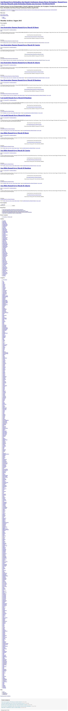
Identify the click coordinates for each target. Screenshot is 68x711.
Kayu (11, 42)
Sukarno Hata (4, 637)
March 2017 (4, 269)
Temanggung (4, 670)
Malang (3, 520)
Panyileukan (4, 557)
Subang (3, 629)
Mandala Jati (4, 523)
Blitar (3, 322)
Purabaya (3, 593)
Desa (3, 401)
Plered (3, 587)
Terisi (3, 673)
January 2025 (4, 230)
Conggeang (4, 397)
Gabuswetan (4, 409)
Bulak (3, 339)
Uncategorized (4, 681)
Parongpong (4, 559)
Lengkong (4, 505)
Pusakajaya (4, 599)
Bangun (4, 42)
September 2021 (5, 239)
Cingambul (4, 379)
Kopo (3, 492)
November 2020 (5, 244)
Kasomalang (4, 466)
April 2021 (4, 240)
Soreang (3, 627)
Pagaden (3, 544)
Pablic (3, 540)
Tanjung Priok (4, 661)
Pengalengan (4, 578)
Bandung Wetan (4, 302)
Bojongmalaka (4, 329)
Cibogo (3, 356)
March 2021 (4, 241)
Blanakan (3, 321)
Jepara (3, 447)
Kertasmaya (4, 485)
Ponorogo (3, 589)
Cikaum (3, 368)
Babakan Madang (5, 296)
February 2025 (4, 229)
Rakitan (3, 602)
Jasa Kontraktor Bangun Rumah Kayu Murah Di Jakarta (20, 62)
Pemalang (3, 576)
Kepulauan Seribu (5, 482)
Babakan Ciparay (5, 295)
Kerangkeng (4, 483)
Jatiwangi (3, 445)
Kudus (3, 496)
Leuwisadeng (4, 508)
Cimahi (3, 374)
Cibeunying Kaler (5, 352)
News (3, 536)
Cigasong (3, 362)
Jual (3, 452)
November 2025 (5, 225)
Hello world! (10, 216)
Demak (3, 399)
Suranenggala (4, 648)
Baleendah (4, 297)
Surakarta (3, 647)
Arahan (3, 286)
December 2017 (4, 267)
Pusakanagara (4, 600)
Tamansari (4, 655)
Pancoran (3, 552)
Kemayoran (4, 478)
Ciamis (3, 346)
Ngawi (3, 538)
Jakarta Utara (4, 434)
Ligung (3, 509)
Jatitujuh (3, 444)
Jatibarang (4, 438)
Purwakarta (4, 596)
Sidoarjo (3, 619)
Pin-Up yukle (4, 586)
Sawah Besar (4, 613)
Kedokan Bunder (5, 475)
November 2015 (5, 273)
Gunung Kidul (4, 421)
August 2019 (4, 256)
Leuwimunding (4, 507)
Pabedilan (3, 539)
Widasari (3, 685)
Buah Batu (4, 335)
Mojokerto (4, 533)
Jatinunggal (4, 443)
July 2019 (3, 257)
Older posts (2, 204)
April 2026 (4, 221)
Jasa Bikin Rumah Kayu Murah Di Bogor (14, 133)
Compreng (4, 396)
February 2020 (4, 252)
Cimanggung (4, 376)
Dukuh (3, 406)
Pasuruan (3, 568)
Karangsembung (5, 462)
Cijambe (3, 365)
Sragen (3, 628)
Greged (3, 417)
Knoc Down (4, 488)
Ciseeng (3, 389)
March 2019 (4, 260)
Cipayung (3, 381)
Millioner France (5, 528)
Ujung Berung (4, 679)
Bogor (7, 42)
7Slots (3, 282)
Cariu (3, 343)
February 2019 (4, 261)
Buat (3, 338)
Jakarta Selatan (4, 432)
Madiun (3, 514)
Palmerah (3, 548)
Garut (3, 413)
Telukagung (4, 669)
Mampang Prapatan (5, 522)
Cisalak (3, 387)
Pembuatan (4, 577)
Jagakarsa (3, 429)
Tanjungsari (4, 663)
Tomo (3, 675)
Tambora (3, 658)
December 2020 (4, 243)
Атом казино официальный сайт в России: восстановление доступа (13, 210)
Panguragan (4, 556)
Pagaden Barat (4, 545)
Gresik (3, 418)
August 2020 (4, 247)
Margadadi (4, 524)
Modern (3, 532)
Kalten (3, 458)
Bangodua (4, 305)
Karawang (4, 464)
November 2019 (5, 253)
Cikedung (3, 369)
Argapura (3, 288)
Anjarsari (3, 284)
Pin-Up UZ (4, 585)
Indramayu (4, 427)
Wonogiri (3, 686)
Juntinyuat (4, 453)
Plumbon (3, 588)
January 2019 (4, 262)
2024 (3, 281)
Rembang (3, 607)
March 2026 (4, 222)
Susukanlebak (4, 651)
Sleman (3, 625)
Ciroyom (3, 386)
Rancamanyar (4, 605)
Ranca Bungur (4, 603)
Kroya (3, 495)
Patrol (3, 571)
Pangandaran (4, 553)
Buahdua (3, 337)
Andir (3, 283)
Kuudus (3, 498)
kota (3, 493)
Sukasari (3, 638)
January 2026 (4, 223)
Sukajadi (3, 632)
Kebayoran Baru (5, 469)
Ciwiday (3, 393)
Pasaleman (4, 562)
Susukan (3, 650)
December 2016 (4, 270)
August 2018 (4, 264)
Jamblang (3, 436)
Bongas (3, 331)
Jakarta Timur (4, 433)
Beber (3, 316)
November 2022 (5, 237)
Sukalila (3, 634)
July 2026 (3, 220)
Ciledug (3, 373)
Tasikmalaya (4, 666)
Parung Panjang (4, 561)
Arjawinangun (4, 290)
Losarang (3, 511)
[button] (4, 710)
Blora (3, 323)
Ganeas (3, 411)
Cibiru (3, 355)
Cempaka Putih (4, 344)
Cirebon (3, 384)
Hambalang (4, 424)
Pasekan (3, 567)
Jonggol (3, 451)
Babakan (3, 294)
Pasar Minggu (4, 565)
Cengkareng (4, 345)
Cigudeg (3, 364)
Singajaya (3, 622)
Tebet (3, 667)
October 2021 (4, 238)
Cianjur (7, 60)
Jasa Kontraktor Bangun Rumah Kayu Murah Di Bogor (19, 27)
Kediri (3, 473)
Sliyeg (3, 626)
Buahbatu (3, 336)
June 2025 (4, 227)
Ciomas (3, 380)
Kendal (3, 480)
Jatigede (3, 440)
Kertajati (3, 484)
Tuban (3, 677)
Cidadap (3, 361)
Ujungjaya (4, 680)
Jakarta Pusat (4, 431)
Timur (3, 674)
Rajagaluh (4, 601)
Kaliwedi (3, 457)
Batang (3, 313)
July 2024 (3, 233)
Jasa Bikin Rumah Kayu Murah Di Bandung (15, 168)
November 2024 (5, 232)
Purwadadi (4, 595)
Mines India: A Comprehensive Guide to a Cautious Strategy (10, 707)
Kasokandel (4, 465)
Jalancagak (4, 435)
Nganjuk (3, 537)
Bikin (4, 148)
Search (1, 10)
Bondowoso (4, 330)
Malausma (4, 521)
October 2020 (4, 245)
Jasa (9, 42)
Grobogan (4, 419)
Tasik (3, 665)
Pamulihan (4, 551)
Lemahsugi (4, 503)
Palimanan (4, 547)
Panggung (4, 555)
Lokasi (17, 42)
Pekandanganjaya (5, 575)
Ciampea (3, 347)
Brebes (3, 334)
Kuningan (4, 497)
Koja (3, 490)
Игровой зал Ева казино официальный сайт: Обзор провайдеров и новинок (15, 211)
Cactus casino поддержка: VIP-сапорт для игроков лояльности (12, 209)
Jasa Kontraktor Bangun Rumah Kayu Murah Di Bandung (20, 80)
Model (14, 112)
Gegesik (3, 415)
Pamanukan (4, 549)
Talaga (3, 653)
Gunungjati (4, 423)
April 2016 (4, 271)
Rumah (22, 42)
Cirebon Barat (4, 385)
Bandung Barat (4, 300)
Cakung (3, 340)
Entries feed (4, 692)
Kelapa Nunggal (5, 477)
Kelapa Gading (4, 476)
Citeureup (3, 391)
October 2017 (4, 268)
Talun (3, 654)
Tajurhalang (4, 652)
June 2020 (4, 249)
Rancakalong (4, 604)
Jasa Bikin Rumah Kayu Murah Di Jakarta (7, 181)
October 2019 (4, 254)
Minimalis (4, 530)
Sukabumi (4, 630)
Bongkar (3, 332)
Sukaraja (3, 636)
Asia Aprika (4, 291)
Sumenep (3, 645)
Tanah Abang (4, 659)
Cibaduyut (4, 351)
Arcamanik (4, 287)
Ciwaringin (4, 392)
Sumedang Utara (5, 644)
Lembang (3, 504)
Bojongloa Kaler (5, 327)
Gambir (3, 410)
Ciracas (3, 383)
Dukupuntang (4, 407)
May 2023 (4, 235)
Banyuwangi (4, 311)
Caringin (3, 342)
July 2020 (3, 248)
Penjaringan (4, 579)
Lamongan (4, 499)
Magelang (4, 515)
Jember (3, 446)
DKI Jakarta (4, 404)
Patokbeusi (4, 570)
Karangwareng (4, 463)
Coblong (3, 395)
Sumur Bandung (5, 646)
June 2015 (4, 275)
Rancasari (3, 606)
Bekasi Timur (4, 318)
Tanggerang (4, 660)
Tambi (3, 657)
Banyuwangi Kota (5, 312)
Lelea (3, 501)
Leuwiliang (4, 506)
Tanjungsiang (4, 664)
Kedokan (3, 474)
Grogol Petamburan (5, 420)
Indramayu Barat (5, 428)
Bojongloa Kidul (5, 328)
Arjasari (3, 289)
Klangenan (4, 486)
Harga (3, 425)
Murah (20, 42)
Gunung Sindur (4, 422)
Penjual (3, 580)
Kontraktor (14, 42)
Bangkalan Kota (5, 304)
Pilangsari (3, 581)
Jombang (3, 450)
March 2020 (4, 251)
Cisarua (3, 388)
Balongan (3, 298)
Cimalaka (3, 375)
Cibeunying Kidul (5, 353)
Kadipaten (4, 454)
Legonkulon (4, 500)
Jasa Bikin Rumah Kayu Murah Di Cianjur (7, 146)
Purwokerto (4, 598)
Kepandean (4, 481)
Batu (3, 314)
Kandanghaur (4, 459)
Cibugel (3, 357)
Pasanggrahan (4, 564)
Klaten (3, 487)
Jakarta (7, 77)
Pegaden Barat (4, 573)
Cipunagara (4, 382)
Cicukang (3, 360)
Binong (3, 320)
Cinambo (3, 378)
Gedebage (4, 414)
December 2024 (4, 231)
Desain (3, 402)
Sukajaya (3, 633)
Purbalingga (4, 594)
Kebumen (3, 471)
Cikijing (3, 370)
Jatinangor (4, 441)
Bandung (4, 95)
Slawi (3, 624)
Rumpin (3, 609)
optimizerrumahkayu (13, 29)
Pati (3, 569)
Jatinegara (4, 442)
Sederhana (4, 614)
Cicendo (3, 359)
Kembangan (4, 479)
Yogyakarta (4, 687)
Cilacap (3, 371)
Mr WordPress (4, 216)
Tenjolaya (3, 672)
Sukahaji (3, 631)
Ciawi (3, 350)
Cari (7, 112)
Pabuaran (3, 541)
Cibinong (3, 354)
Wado (3, 682)
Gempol (3, 416)
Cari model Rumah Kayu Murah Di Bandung (15, 98)
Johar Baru (4, 449)
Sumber (3, 640)
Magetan (3, 516)
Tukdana (3, 678)
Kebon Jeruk (4, 470)
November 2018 (5, 263)
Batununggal (4, 315)
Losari (3, 512)
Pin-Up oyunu (4, 583)
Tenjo (3, 671)
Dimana (3, 403)
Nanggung (4, 535)
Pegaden (3, 572)
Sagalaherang (4, 610)
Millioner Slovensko (5, 529)
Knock (3, 489)
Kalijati (3, 456)
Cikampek (4, 366)
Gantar (3, 412)
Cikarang (3, 367)
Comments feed (4, 693)
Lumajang (4, 513)
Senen (3, 616)
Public (3, 591)
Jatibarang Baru (4, 439)
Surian (3, 649)
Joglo (3, 448)
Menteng (3, 527)
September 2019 (5, 255)
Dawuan (3, 398)
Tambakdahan (4, 656)
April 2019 (4, 259)
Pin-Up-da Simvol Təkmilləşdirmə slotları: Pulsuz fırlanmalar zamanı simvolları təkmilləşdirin (17, 212)
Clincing (3, 394)
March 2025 (4, 228)
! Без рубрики (4, 279)
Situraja (3, 623)
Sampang (3, 612)
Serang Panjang (4, 617)
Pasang (3, 563)
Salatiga (3, 611)
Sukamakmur (4, 635)
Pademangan (4, 543)
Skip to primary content (4, 14)
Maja (3, 517)
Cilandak (3, 372)
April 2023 (4, 236)
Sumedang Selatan (5, 643)
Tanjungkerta (4, 662)
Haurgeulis (4, 426)
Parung (3, 560)
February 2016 (4, 272)
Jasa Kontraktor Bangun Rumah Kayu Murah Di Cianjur (20, 45)
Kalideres (3, 455)
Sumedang (4, 642)
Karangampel (4, 461)
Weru (3, 684)
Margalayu (4, 525)
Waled (3, 683)
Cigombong (4, 363)
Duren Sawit (4, 408)
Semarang (4, 615)
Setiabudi (3, 618)
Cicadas (3, 358)
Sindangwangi (4, 621)
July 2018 (3, 265)
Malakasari (4, 519)
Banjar (3, 307)
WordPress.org (4, 694)
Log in (3, 691)
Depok (3, 400)
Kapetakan (4, 460)
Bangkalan (4, 303)
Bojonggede (4, 326)
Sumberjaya (4, 641)
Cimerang (3, 377)
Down (3, 405)
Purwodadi (4, 597)
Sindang (3, 620)
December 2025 (4, 224)
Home (3, 17)
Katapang (3, 467)
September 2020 (5, 246)
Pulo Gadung (4, 592)
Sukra (3, 639)
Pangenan (3, 554)
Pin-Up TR (4, 584)
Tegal (3, 668)
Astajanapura (4, 292)
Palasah (3, 546)
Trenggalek (4, 676)
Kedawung (4, 472)
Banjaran (3, 308)
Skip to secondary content (4, 15)
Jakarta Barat (4, 430)
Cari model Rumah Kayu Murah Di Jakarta (7, 111)
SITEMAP (4, 18)
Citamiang (4, 390)
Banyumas (4, 310)
